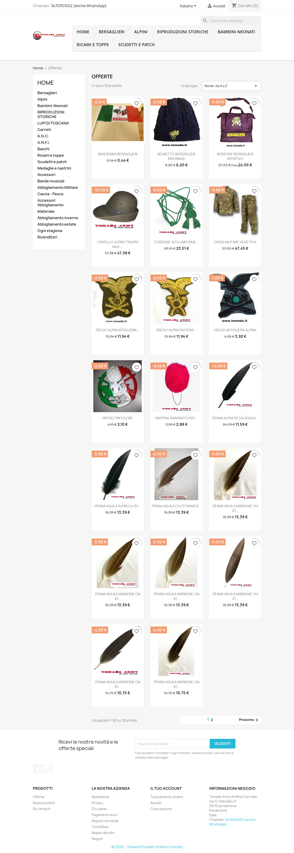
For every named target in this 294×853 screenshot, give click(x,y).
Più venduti (41, 809)
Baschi (43, 149)
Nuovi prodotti (44, 803)
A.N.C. (43, 136)
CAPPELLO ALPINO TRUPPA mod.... (118, 244)
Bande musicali (50, 181)
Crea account (161, 809)
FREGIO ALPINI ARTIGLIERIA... (117, 330)
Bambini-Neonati (236, 31)
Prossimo (249, 720)
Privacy (97, 803)
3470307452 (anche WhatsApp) (79, 5)
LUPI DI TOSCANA (53, 123)
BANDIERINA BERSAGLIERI (117, 154)
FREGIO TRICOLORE (117, 418)
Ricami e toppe (93, 44)
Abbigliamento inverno (57, 217)
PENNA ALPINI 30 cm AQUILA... (235, 418)
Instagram (48, 768)
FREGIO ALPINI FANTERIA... (176, 330)
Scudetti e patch (136, 44)
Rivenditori (47, 237)
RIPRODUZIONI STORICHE (182, 31)
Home (45, 83)
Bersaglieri (112, 31)
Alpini (141, 31)
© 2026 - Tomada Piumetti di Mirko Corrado (147, 846)
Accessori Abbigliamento (50, 202)
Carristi (44, 129)
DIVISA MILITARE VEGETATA (235, 242)
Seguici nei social (105, 821)
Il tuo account (166, 788)
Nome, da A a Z (232, 86)
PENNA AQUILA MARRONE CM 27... (235, 596)
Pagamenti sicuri (105, 815)
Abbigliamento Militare (57, 187)
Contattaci (100, 827)
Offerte (39, 797)
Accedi (155, 803)
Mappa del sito (103, 832)
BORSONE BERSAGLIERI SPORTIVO (235, 156)
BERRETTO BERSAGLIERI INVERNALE (176, 156)
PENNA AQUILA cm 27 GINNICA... (176, 506)
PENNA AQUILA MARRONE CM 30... (117, 684)
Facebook (37, 768)
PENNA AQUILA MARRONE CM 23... (235, 508)
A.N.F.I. (43, 142)
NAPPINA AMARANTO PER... (176, 418)
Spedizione (100, 797)
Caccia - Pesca (50, 194)
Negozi (97, 838)
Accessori (46, 174)
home (83, 31)
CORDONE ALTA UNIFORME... (176, 242)
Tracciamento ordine (166, 797)
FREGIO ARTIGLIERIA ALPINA (235, 330)
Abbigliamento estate (56, 224)
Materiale (45, 211)
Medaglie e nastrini (54, 168)
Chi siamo (99, 809)
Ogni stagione (49, 230)
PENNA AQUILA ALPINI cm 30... (118, 506)
